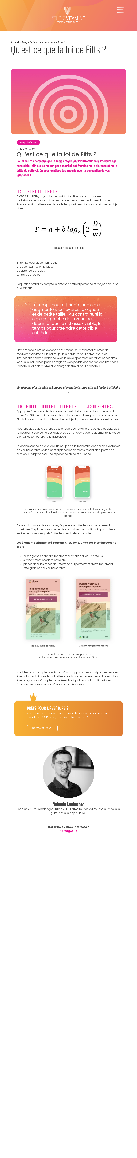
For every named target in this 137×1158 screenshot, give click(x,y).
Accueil (15, 42)
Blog (24, 42)
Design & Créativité (28, 142)
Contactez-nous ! (42, 728)
